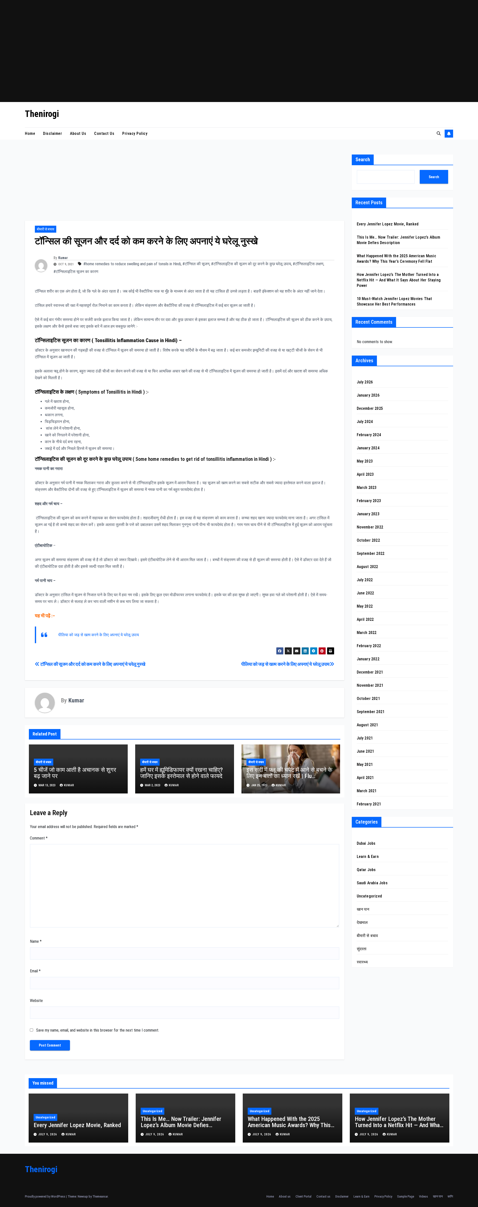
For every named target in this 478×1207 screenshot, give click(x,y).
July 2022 (365, 579)
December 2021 (370, 672)
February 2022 (369, 645)
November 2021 (370, 685)
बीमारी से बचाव (45, 229)
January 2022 (368, 659)
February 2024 (369, 434)
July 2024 (365, 421)
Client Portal (303, 1196)
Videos (423, 1196)
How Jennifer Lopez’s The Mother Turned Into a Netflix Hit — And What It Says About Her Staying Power (399, 280)
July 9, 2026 (48, 1134)
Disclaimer (52, 133)
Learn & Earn (368, 856)
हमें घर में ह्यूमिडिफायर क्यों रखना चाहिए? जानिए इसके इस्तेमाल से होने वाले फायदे (181, 773)
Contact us (104, 133)
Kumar (63, 258)
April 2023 (365, 474)
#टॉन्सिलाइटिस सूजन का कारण (76, 271)
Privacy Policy (134, 133)
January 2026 (368, 395)
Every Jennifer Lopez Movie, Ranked (388, 224)
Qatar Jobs (366, 869)
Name (36, 941)
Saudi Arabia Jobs (372, 883)
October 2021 (368, 698)
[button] (439, 133)
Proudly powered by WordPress (45, 1196)
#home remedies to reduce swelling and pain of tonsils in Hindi (132, 264)
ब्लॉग (450, 1196)
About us (78, 133)
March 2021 (367, 790)
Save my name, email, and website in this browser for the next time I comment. (97, 1030)
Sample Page (405, 1196)
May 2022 (365, 606)
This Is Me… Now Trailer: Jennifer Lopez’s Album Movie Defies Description (181, 1125)
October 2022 (368, 540)
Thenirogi (42, 114)
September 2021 (371, 711)
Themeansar (100, 1196)
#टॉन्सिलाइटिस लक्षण (308, 264)
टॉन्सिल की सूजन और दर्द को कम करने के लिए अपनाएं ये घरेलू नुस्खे (92, 664)
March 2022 (367, 632)
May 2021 (365, 764)
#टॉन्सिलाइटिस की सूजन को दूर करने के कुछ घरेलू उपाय (251, 264)
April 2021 (365, 777)
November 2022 (370, 527)
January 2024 (368, 448)
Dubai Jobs (366, 843)
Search (363, 159)
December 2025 (370, 408)
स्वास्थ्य (362, 962)
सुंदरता (362, 948)
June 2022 (365, 593)
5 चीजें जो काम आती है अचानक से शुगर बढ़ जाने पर (75, 773)
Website (36, 1000)
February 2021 (369, 804)
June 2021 (365, 751)
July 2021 (365, 738)
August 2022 (367, 566)
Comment (39, 838)
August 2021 (367, 725)
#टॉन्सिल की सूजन (195, 264)
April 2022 (365, 619)
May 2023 (365, 461)
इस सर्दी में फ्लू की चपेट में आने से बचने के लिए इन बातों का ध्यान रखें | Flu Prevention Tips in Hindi (289, 776)
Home (30, 133)
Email (35, 971)
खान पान (363, 909)
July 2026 (365, 382)
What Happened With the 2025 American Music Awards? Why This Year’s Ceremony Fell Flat (289, 1125)
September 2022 (371, 553)
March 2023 (367, 487)
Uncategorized (369, 896)
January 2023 (368, 514)
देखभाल (362, 922)
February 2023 (369, 500)
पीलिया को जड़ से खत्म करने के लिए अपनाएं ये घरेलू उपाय (98, 634)
